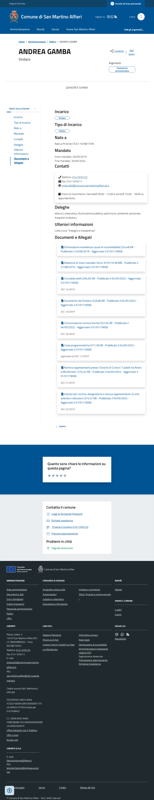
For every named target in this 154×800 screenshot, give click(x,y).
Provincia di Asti (51, 640)
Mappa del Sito (87, 787)
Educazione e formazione (55, 604)
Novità (40, 29)
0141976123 (79, 177)
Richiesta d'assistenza (90, 664)
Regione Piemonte (17, 3)
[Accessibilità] (9, 790)
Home (22, 42)
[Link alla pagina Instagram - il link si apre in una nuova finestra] (108, 17)
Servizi (55, 29)
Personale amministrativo (19, 609)
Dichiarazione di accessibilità (93, 644)
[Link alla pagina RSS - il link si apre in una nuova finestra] (115, 17)
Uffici (9, 618)
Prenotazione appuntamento (93, 660)
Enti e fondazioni (15, 599)
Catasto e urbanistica (53, 599)
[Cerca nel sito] (140, 16)
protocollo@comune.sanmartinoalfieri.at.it (85, 186)
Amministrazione (20, 29)
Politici (52, 42)
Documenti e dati (15, 594)
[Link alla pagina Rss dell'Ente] (128, 634)
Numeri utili (12, 740)
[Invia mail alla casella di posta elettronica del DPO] (19, 761)
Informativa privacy (88, 635)
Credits (62, 787)
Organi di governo (15, 604)
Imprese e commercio (89, 589)
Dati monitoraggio (15, 787)
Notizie (118, 589)
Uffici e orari (12, 735)
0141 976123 (23, 650)
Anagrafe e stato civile (54, 589)
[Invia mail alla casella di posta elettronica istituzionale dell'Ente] (23, 665)
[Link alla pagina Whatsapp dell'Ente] (122, 634)
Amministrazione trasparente (93, 649)
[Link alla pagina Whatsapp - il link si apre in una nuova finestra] (112, 17)
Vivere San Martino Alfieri (80, 29)
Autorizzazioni (50, 594)
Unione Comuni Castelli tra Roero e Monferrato (59, 647)
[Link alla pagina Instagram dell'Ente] (117, 634)
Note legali (84, 640)
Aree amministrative (17, 589)
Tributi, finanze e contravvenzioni (95, 597)
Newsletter (120, 639)
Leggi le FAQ (85, 652)
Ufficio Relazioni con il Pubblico (22, 730)
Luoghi (118, 610)
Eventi (118, 614)
